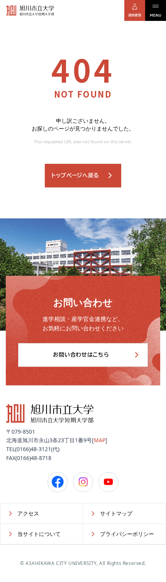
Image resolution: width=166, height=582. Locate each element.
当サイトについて (39, 533)
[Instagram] (83, 482)
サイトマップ (116, 513)
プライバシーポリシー (127, 533)
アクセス (28, 513)
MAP (99, 440)
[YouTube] (108, 482)
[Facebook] (57, 482)
